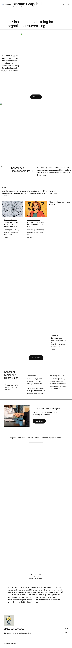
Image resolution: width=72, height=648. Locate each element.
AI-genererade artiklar (10, 220)
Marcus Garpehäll (27, 4)
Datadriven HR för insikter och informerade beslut (11, 224)
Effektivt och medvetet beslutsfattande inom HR (36, 224)
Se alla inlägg (36, 358)
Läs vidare (39, 421)
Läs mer (36, 97)
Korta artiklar (54, 335)
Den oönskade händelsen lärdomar (58, 339)
